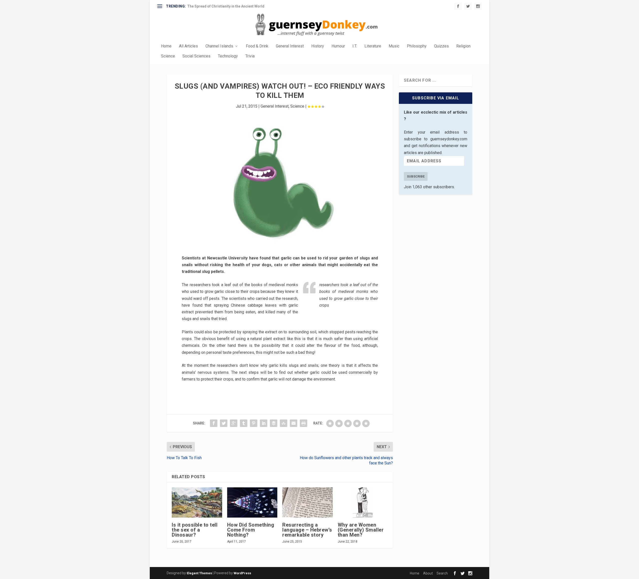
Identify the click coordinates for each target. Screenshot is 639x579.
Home (166, 46)
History (317, 46)
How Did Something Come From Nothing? (250, 530)
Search (442, 573)
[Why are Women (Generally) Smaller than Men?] (363, 502)
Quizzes (441, 46)
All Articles (188, 46)
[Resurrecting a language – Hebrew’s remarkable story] (307, 502)
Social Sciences (196, 56)
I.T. (354, 46)
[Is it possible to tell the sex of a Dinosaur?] (197, 502)
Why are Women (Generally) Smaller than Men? (361, 530)
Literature (372, 46)
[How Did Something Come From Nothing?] (252, 502)
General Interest (290, 46)
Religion (463, 46)
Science (168, 56)
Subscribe (416, 176)
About (428, 573)
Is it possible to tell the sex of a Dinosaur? (194, 530)
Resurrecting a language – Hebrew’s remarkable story (307, 530)
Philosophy (417, 46)
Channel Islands (219, 46)
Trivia (250, 56)
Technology (228, 56)
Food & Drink (257, 46)
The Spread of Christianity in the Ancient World (225, 6)
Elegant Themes (199, 573)
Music (394, 46)
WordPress (242, 573)
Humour (338, 46)
